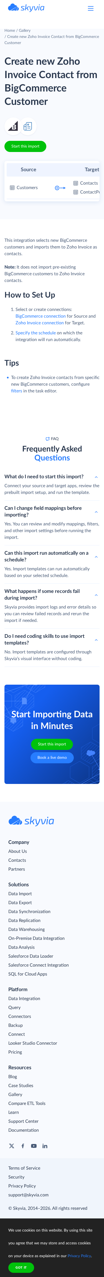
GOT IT (21, 1267)
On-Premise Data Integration (36, 938)
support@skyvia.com (28, 1195)
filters (16, 391)
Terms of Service (24, 1168)
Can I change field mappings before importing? (43, 512)
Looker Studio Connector (32, 1043)
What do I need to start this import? (43, 476)
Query (14, 1007)
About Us (17, 851)
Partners (16, 869)
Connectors (19, 1016)
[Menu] (91, 8)
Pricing (15, 1052)
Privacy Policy (22, 1186)
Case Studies (20, 1085)
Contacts (17, 860)
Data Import (20, 894)
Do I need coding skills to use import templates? (44, 640)
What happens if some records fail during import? (42, 595)
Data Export (20, 903)
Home (9, 31)
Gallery (25, 31)
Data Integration (24, 998)
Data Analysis (21, 947)
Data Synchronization (29, 911)
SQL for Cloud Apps (27, 974)
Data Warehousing (26, 929)
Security (16, 1177)
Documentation (23, 1130)
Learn (13, 1112)
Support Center (23, 1121)
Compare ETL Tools (26, 1103)
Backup (15, 1025)
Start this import (25, 146)
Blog (12, 1077)
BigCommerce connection (41, 316)
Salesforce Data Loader (30, 956)
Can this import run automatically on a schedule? (46, 557)
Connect (16, 1034)
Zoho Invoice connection (40, 323)
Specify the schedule (36, 333)
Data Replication (24, 920)
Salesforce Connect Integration (38, 965)
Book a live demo (52, 758)
